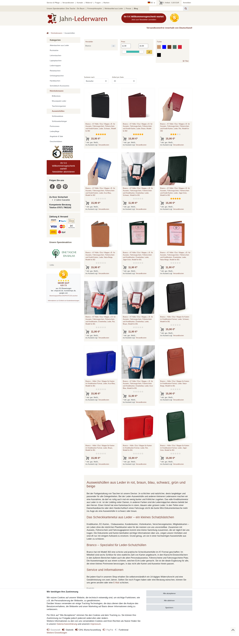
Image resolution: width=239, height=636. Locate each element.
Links (52, 265)
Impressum (95, 624)
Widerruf (89, 3)
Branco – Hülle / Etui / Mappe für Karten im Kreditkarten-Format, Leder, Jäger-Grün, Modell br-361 (174, 448)
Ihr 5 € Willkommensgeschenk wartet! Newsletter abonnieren (63, 167)
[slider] (124, 51)
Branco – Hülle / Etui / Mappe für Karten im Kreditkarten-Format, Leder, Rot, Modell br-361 (137, 448)
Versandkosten (68, 3)
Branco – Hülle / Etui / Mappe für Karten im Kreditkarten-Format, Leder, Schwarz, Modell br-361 (174, 319)
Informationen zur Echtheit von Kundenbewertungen (63, 300)
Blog (136, 8)
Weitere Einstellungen (57, 633)
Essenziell (55, 630)
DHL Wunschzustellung (90, 630)
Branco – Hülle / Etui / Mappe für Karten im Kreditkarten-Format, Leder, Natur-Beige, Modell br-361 (174, 383)
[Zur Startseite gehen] (48, 33)
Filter (186, 61)
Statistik (69, 630)
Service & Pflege (53, 3)
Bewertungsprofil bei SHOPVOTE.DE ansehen (64, 295)
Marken (106, 3)
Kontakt (80, 3)
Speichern (169, 608)
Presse (128, 8)
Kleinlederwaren (56, 33)
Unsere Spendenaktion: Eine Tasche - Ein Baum (66, 8)
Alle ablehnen (169, 600)
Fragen (98, 3)
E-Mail (116, 582)
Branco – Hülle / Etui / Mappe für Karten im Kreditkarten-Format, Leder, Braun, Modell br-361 (100, 448)
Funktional (123, 630)
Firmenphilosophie (94, 8)
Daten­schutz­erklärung (67, 624)
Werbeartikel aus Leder (114, 8)
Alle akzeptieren (169, 593)
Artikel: (171, 3)
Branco (88, 46)
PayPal (109, 630)
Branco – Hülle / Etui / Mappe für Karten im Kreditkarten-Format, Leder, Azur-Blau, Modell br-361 (100, 383)
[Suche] (186, 8)
